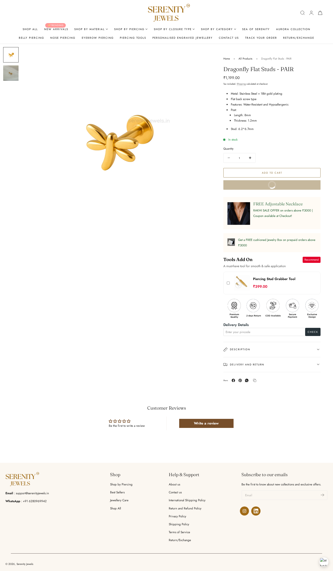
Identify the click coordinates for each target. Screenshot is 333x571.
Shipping (241, 83)
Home (226, 58)
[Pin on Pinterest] (240, 380)
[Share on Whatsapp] (247, 380)
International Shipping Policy (187, 500)
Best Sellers (117, 492)
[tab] (11, 54)
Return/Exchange (180, 540)
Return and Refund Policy (185, 508)
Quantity (228, 148)
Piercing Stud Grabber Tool (274, 278)
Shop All (115, 508)
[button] (302, 13)
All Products (245, 58)
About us (174, 484)
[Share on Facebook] (233, 380)
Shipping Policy (179, 524)
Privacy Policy (177, 516)
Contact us (175, 492)
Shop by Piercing (121, 484)
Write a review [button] (206, 423)
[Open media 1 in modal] (203, 54)
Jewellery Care (119, 500)
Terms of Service (179, 532)
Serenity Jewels (25, 564)
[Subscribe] (322, 494)
